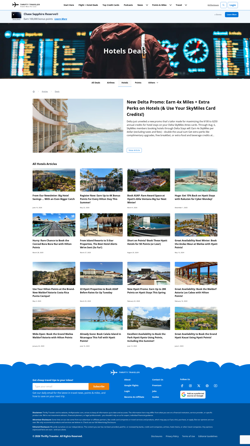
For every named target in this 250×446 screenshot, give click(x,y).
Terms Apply (16, 19)
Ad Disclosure (213, 5)
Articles (45, 91)
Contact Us (157, 379)
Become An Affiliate (134, 397)
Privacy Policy (172, 436)
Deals (57, 91)
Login (233, 5)
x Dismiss (218, 14)
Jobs (154, 391)
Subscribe (98, 386)
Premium (156, 385)
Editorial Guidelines (207, 436)
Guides (155, 397)
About (127, 379)
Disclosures (156, 436)
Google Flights (131, 385)
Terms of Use (188, 436)
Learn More (61, 19)
